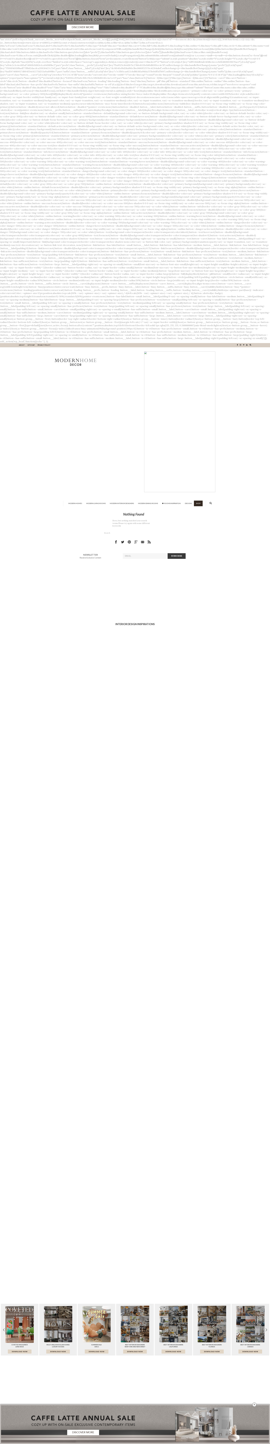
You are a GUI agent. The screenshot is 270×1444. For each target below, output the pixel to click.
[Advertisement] (85, 595)
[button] (266, 1330)
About (22, 345)
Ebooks (188, 503)
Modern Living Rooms (96, 503)
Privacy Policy (44, 345)
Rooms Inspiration (172, 503)
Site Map (31, 345)
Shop (198, 503)
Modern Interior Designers (122, 503)
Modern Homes (75, 503)
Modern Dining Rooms (148, 503)
